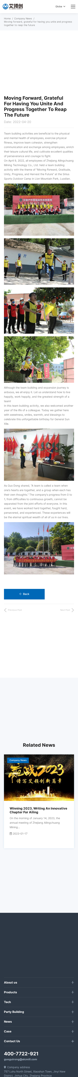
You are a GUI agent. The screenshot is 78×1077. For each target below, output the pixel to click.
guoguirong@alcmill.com (20, 1059)
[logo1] (13, 6)
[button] (60, 6)
